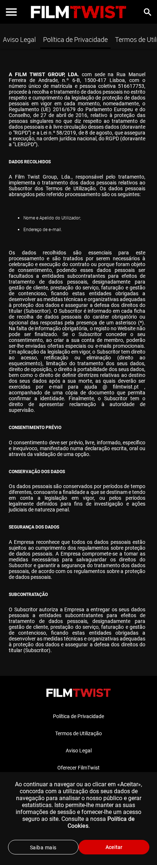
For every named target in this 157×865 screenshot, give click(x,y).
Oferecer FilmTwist (78, 768)
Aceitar (114, 847)
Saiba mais (43, 847)
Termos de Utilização (78, 733)
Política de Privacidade (75, 39)
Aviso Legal (19, 39)
